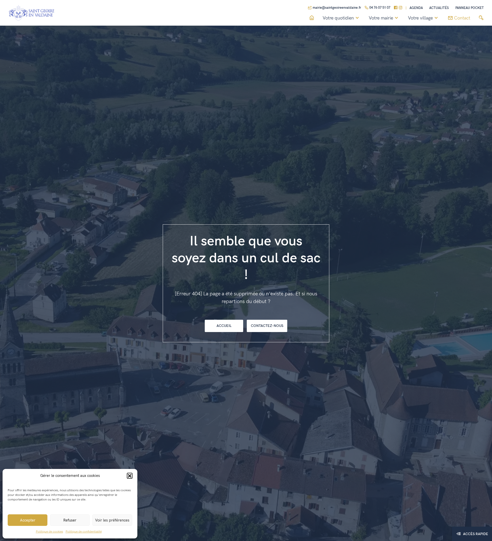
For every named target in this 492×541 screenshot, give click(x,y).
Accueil (224, 326)
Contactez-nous (267, 326)
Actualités (439, 8)
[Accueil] (311, 18)
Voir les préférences (112, 520)
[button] (129, 475)
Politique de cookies (49, 532)
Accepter (27, 520)
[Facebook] (396, 8)
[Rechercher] (481, 18)
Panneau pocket (469, 8)
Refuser (69, 520)
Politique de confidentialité (84, 532)
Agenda (416, 8)
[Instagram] (400, 8)
